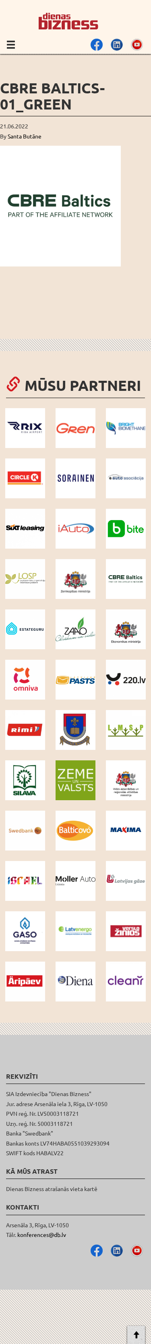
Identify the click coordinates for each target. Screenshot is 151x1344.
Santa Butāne (24, 136)
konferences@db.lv (41, 1234)
